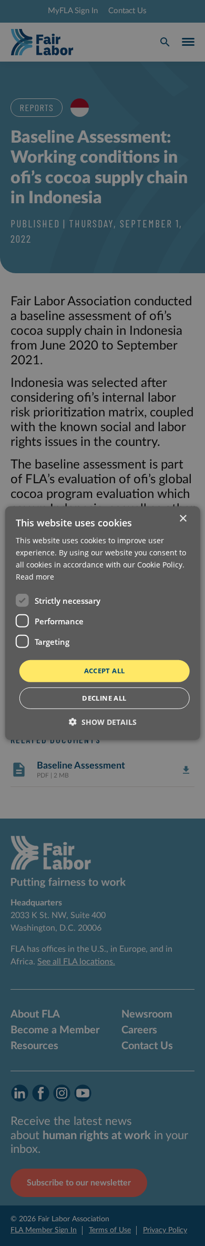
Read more (35, 577)
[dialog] (102, 623)
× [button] (183, 518)
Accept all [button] (104, 670)
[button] (103, 722)
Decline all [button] (104, 698)
